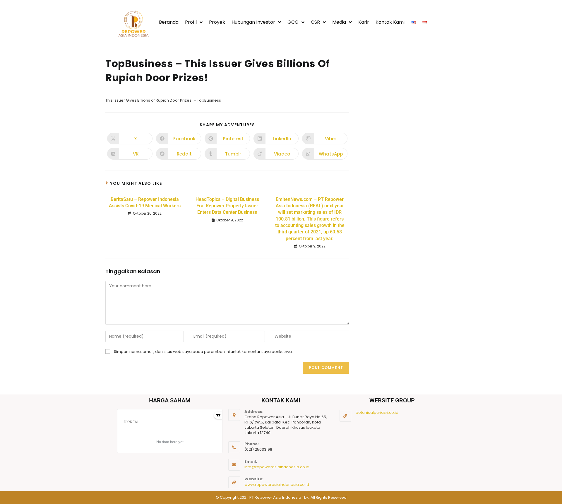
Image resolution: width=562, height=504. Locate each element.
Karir (363, 22)
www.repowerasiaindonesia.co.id (276, 484)
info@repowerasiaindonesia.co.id (276, 467)
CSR (315, 22)
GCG (293, 22)
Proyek (217, 22)
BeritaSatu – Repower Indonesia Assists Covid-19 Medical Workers (145, 203)
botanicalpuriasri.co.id (377, 412)
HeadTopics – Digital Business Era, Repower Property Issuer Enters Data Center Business (227, 206)
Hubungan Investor (253, 22)
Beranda (169, 22)
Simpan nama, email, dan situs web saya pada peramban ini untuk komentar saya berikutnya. (203, 351)
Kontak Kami (390, 22)
